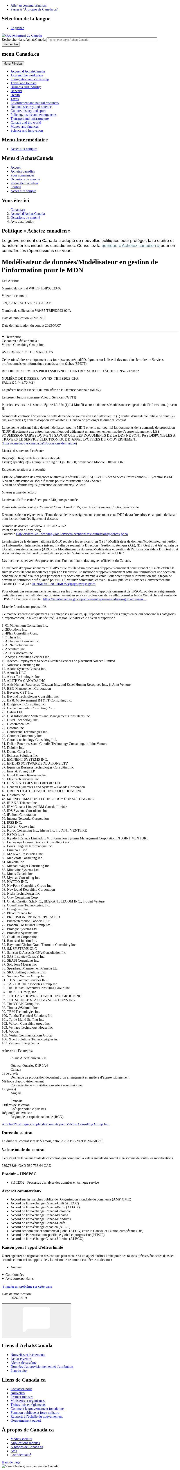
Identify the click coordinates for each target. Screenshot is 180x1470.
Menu (13, 63)
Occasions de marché (25, 179)
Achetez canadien (23, 171)
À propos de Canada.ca (27, 1447)
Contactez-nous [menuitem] (21, 1389)
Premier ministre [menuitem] (22, 1397)
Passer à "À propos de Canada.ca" (34, 9)
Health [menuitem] (15, 95)
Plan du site (19, 1370)
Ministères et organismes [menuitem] (28, 1401)
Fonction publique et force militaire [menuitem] (35, 1412)
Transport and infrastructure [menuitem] (30, 118)
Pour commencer (22, 175)
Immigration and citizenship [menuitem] (30, 79)
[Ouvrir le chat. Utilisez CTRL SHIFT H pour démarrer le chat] (36, 1320)
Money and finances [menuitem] (25, 126)
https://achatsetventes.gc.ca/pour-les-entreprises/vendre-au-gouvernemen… (94, 599)
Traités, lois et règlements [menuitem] (28, 1405)
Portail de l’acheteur (24, 183)
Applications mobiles (25, 1443)
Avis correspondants (19, 1278)
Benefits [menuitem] (16, 91)
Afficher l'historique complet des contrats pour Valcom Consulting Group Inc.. (56, 1124)
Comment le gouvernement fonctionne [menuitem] (37, 1408)
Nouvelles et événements (28, 1355)
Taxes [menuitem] (15, 99)
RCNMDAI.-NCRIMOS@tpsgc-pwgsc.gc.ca (63, 584)
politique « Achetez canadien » (131, 245)
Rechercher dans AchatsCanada (24, 39)
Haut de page (11, 1462)
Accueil (16, 167)
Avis (14, 1451)
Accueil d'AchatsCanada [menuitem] (28, 71)
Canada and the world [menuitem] (26, 122)
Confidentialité (21, 1455)
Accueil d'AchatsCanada (28, 213)
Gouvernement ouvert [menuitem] (26, 1420)
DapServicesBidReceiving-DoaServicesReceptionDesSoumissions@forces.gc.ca (72, 534)
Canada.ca (18, 210)
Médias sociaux (21, 1439)
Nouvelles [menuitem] (18, 1393)
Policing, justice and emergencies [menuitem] (33, 114)
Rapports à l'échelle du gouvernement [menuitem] (37, 1416)
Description (13, 337)
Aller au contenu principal (29, 5)
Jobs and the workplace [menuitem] (27, 75)
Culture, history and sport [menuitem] (28, 111)
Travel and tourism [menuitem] (23, 83)
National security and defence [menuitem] (31, 107)
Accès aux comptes (24, 149)
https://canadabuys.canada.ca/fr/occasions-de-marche (39, 443)
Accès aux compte (23, 191)
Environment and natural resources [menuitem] (35, 103)
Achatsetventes (21, 1359)
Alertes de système (23, 1362)
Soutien (16, 187)
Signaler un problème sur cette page (27, 1286)
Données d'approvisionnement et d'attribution (42, 1366)
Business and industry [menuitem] (26, 87)
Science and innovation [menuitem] (27, 130)
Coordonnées (14, 1274)
